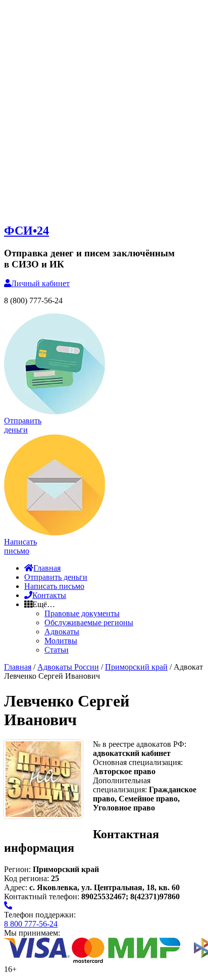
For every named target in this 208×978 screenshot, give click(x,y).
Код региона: (26, 878)
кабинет (40, 283)
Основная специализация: (138, 762)
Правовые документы (82, 613)
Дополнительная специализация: (121, 785)
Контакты (49, 595)
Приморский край (136, 667)
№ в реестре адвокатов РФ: (139, 744)
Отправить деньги (55, 577)
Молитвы (60, 640)
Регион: (17, 869)
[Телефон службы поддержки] (8, 905)
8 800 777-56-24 (31, 923)
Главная (47, 568)
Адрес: (16, 887)
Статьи (56, 649)
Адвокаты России (68, 667)
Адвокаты (61, 631)
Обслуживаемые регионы (88, 622)
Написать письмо (54, 586)
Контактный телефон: (42, 896)
